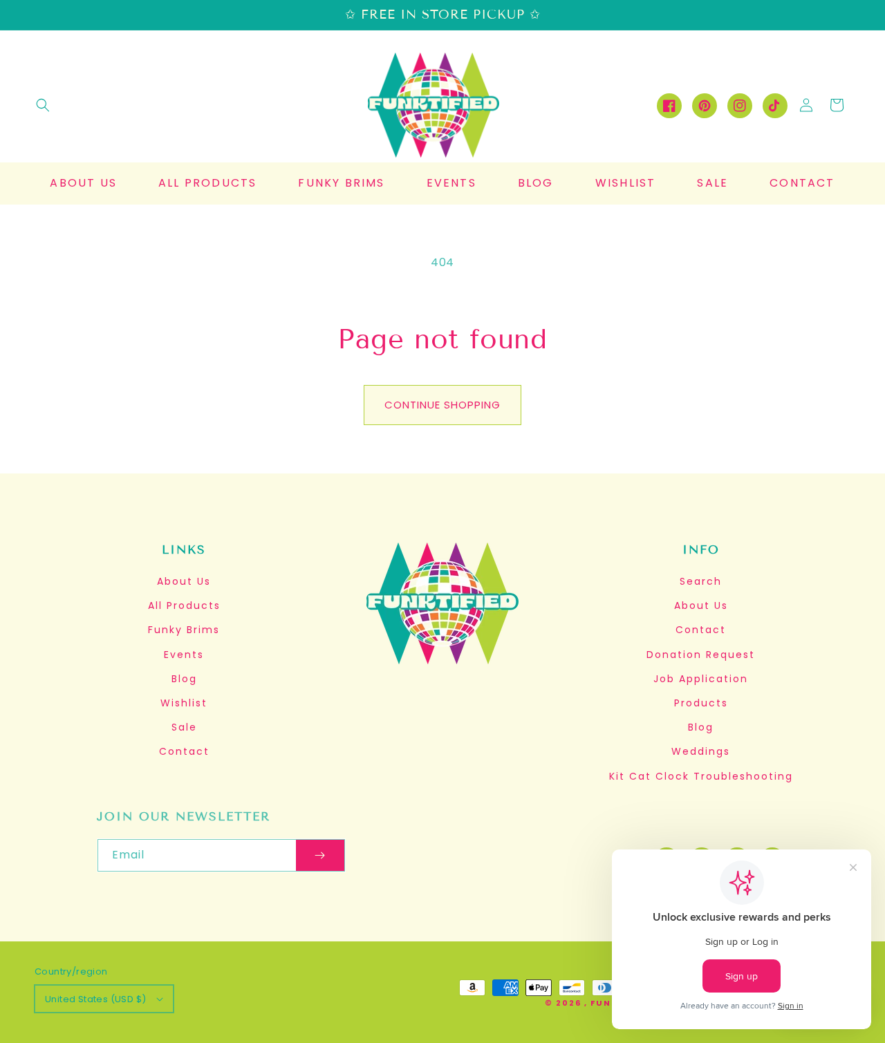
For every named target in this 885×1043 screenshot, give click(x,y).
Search (701, 581)
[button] (43, 105)
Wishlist (183, 703)
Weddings (700, 751)
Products (701, 703)
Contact (184, 751)
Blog (184, 679)
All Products (184, 605)
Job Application (700, 679)
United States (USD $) (95, 999)
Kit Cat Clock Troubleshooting (701, 776)
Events (184, 654)
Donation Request (700, 654)
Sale (184, 727)
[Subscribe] (320, 855)
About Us (184, 581)
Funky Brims (184, 630)
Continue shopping (442, 404)
